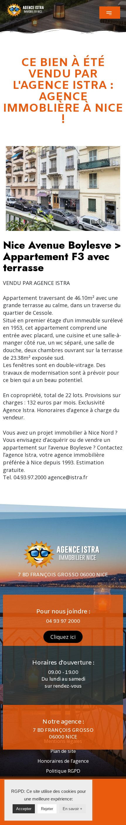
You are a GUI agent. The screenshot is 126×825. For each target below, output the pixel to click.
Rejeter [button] (47, 809)
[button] (109, 12)
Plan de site (63, 751)
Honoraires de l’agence (63, 761)
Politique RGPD (63, 771)
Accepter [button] (23, 809)
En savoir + (72, 809)
